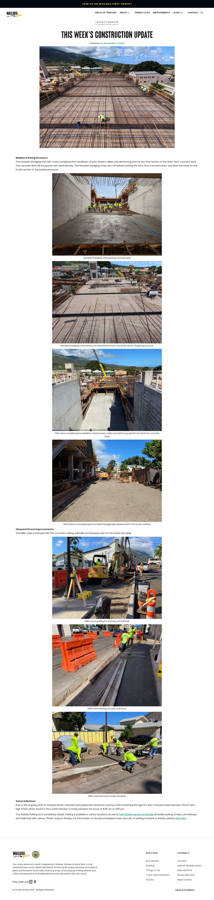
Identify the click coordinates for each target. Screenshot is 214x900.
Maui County (184, 879)
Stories (150, 879)
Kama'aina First (186, 875)
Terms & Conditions (184, 889)
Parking (150, 865)
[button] (125, 12)
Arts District (152, 860)
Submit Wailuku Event (189, 865)
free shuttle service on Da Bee (136, 814)
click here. (180, 818)
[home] (20, 14)
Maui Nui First (184, 870)
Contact (182, 860)
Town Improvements (158, 875)
